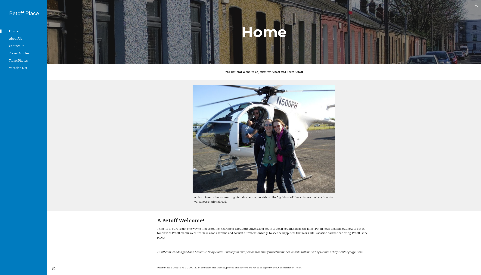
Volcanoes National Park (210, 201)
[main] (264, 32)
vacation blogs (258, 233)
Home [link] (14, 31)
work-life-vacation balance (320, 233)
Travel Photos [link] (18, 60)
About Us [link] (15, 38)
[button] (476, 5)
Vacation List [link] (18, 68)
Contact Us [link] (16, 46)
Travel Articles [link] (19, 53)
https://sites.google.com (347, 252)
